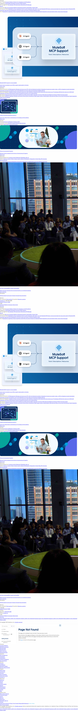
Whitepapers (2, 687)
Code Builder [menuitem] (8, 3)
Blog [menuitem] (40, 159)
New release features (4, 693)
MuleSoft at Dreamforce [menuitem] (17, 161)
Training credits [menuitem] (16, 121)
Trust (14, 703)
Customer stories (3, 695)
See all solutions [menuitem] (3, 98)
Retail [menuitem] (59, 94)
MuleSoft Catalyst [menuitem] (11, 123)
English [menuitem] (3, 302)
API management (4, 655)
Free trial (2, 306)
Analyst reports (3, 684)
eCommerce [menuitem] (20, 96)
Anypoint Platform (4, 645)
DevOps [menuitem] (15, 96)
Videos (1, 682)
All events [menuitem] (45, 161)
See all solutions (3, 660)
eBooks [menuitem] (22, 159)
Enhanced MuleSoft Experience (7, 642)
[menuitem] (39, 43)
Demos (1, 681)
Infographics (2, 688)
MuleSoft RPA (3, 648)
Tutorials (17, 295)
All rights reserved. (18, 706)
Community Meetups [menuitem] (38, 161)
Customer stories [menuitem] (12, 157)
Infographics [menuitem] (32, 159)
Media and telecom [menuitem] (53, 94)
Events (1, 696)
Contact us (2, 677)
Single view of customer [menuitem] (5, 97)
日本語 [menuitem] (8, 302)
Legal (1, 703)
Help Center (2, 670)
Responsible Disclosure (24, 703)
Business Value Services (5, 667)
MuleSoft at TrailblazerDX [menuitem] (28, 161)
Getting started (3, 295)
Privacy (11, 703)
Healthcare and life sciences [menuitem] (24, 94)
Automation (2, 658)
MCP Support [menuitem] (23, 3)
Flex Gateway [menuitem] (10, 4)
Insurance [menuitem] (40, 94)
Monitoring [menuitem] (23, 4)
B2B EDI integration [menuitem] (9, 96)
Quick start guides (4, 676)
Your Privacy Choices (4, 704)
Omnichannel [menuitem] (66, 96)
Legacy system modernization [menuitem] (43, 96)
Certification (2, 665)
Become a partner (22, 299)
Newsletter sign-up (4, 700)
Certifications (10, 121)
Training (13, 295)
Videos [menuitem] (12, 159)
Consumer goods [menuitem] (64, 94)
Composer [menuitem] (10, 304)
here (22, 640)
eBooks (1, 685)
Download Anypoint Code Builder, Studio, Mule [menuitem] (27, 7)
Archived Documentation (6, 634)
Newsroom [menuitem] (18, 157)
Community (9, 295)
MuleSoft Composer (4, 647)
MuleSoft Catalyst (4, 666)
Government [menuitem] (15, 94)
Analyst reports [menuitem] (17, 159)
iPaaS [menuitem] (35, 96)
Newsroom (2, 699)
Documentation (23, 295)
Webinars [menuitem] (5, 159)
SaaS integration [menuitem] (73, 96)
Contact (17, 703)
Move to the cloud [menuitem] (59, 96)
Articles (1, 689)
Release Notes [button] (6, 631)
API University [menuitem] (44, 159)
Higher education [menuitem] (34, 94)
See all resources (3, 160)
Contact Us (2, 300)
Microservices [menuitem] (52, 96)
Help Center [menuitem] (6, 124)
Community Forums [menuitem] (13, 124)
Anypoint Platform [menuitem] (4, 304)
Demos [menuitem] (9, 159)
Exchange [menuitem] (13, 3)
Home (4, 629)
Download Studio (3, 652)
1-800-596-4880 (7, 611)
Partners (2, 698)
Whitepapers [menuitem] (26, 159)
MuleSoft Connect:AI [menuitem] (7, 161)
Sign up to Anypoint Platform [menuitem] (11, 7)
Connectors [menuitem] (17, 3)
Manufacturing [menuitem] (46, 94)
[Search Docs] (60, 625)
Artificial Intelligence (4, 659)
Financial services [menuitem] (8, 94)
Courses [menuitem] (5, 121)
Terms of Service (5, 703)
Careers (1, 702)
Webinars (2, 680)
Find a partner (9, 299)
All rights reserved (18, 622)
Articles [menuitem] (36, 159)
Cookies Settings (31, 703)
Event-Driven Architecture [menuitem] (28, 96)
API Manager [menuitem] (28, 4)
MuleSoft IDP (3, 649)
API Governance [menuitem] (17, 4)
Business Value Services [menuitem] (21, 123)
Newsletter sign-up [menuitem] (25, 157)
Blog (1, 691)
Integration (2, 656)
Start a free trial (3, 651)
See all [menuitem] (1, 6)
